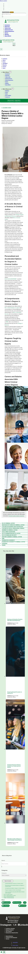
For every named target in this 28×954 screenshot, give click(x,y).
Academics (7, 25)
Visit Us (7, 939)
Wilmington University (8, 540)
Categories (4, 873)
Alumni (6, 33)
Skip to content (3, 0)
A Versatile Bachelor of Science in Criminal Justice (14, 883)
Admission (7, 26)
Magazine (5, 65)
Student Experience (9, 31)
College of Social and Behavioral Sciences (14, 215)
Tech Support (9, 931)
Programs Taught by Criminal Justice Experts (13, 890)
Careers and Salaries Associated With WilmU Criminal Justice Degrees (14, 892)
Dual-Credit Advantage (8, 531)
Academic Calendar (10, 928)
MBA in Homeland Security (9, 897)
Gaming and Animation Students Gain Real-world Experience (14, 620)
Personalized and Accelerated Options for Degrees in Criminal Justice (14, 886)
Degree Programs (10, 930)
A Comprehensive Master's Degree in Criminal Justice (15, 888)
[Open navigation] (14, 44)
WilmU (3, 545)
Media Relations (9, 936)
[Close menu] (1, 49)
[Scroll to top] (1, 952)
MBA (7, 322)
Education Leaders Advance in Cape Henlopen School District (14, 839)
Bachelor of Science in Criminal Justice (13, 525)
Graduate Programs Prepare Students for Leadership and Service (14, 766)
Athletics (7, 34)
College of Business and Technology (12, 526)
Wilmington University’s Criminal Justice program (13, 542)
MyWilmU (7, 4)
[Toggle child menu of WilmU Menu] (10, 72)
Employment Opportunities (12, 932)
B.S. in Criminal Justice (8, 523)
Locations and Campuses (11, 937)
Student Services (9, 29)
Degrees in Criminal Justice (9, 530)
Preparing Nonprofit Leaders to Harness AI (14, 692)
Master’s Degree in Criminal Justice (12, 537)
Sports (4, 68)
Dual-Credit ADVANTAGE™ (11, 279)
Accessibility (15, 942)
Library (6, 5)
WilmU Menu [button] (6, 72)
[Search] (2, 16)
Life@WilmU (5, 63)
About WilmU (8, 36)
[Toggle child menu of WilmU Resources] (12, 89)
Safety (6, 6)
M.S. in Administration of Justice (12, 308)
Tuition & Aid (8, 28)
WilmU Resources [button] (7, 89)
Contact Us (7, 9)
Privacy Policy (15, 945)
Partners (4, 66)
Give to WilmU (7, 8)
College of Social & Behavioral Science (13, 528)
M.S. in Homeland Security (9, 535)
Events (4, 62)
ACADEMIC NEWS (7, 108)
